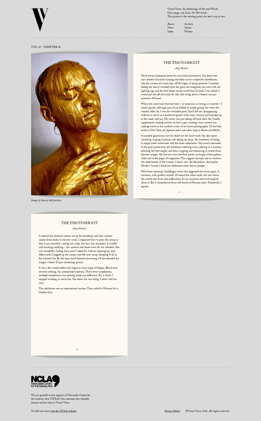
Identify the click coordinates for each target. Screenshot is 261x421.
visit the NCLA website (63, 411)
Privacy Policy (172, 411)
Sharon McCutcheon (51, 200)
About (170, 24)
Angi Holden (181, 68)
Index (170, 32)
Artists (187, 28)
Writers (188, 32)
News (170, 28)
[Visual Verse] (40, 20)
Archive (188, 24)
